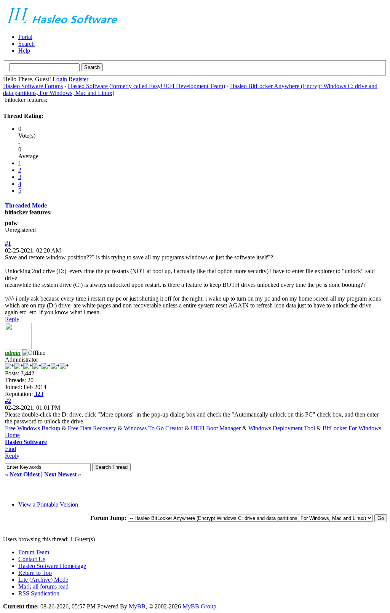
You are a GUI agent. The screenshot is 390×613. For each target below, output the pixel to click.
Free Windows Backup (32, 428)
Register (78, 79)
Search (26, 43)
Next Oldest (25, 474)
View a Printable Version (48, 504)
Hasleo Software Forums (33, 86)
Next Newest (60, 474)
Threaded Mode (26, 205)
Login (60, 79)
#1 (8, 243)
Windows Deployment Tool (281, 428)
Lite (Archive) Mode (43, 579)
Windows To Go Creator (153, 428)
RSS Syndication (38, 593)
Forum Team (33, 552)
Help (24, 50)
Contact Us (31, 559)
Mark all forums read (43, 586)
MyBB (137, 606)
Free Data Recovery (92, 428)
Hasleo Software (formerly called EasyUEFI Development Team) (146, 86)
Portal (25, 37)
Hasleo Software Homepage (52, 566)
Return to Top (35, 573)
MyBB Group (199, 606)
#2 (8, 400)
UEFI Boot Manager (216, 428)
